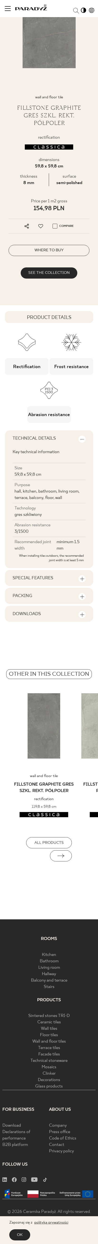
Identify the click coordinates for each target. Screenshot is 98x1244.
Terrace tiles (49, 1047)
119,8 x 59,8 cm (44, 806)
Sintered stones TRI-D (49, 1015)
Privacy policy (61, 1151)
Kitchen (49, 954)
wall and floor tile (44, 776)
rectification (44, 799)
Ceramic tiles (49, 1022)
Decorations (49, 1080)
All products (49, 842)
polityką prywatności (51, 1222)
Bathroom (49, 961)
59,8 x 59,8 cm (49, 166)
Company (58, 1125)
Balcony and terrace (49, 980)
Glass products (49, 1086)
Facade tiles (49, 1054)
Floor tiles (49, 1035)
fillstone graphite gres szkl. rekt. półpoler (44, 787)
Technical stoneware (49, 1060)
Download (11, 1125)
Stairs (49, 986)
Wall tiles (49, 1028)
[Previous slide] (37, 855)
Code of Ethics (62, 1138)
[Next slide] (61, 855)
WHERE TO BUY (49, 250)
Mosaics (49, 1067)
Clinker (49, 1073)
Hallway (49, 974)
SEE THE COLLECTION (49, 273)
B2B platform (15, 1144)
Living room (49, 967)
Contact (56, 1144)
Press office (59, 1132)
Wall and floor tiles (49, 1041)
